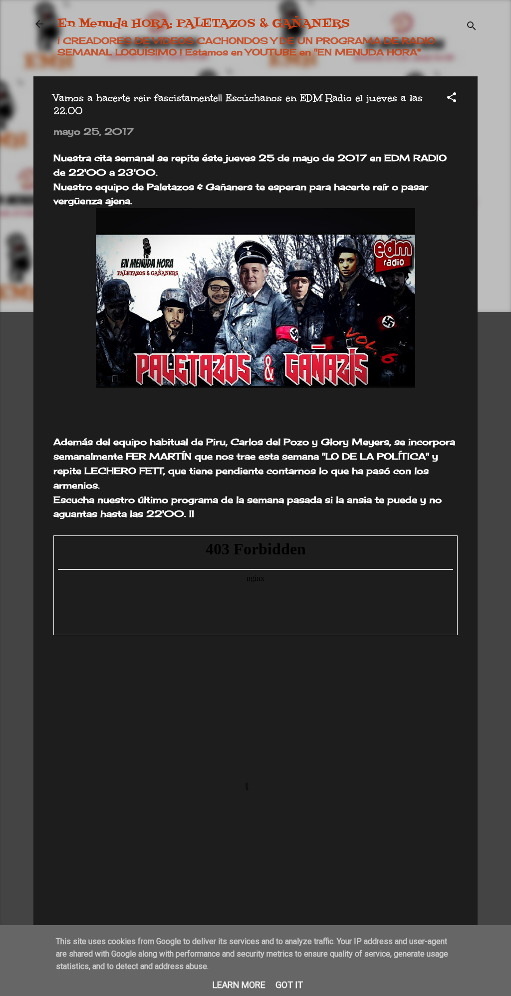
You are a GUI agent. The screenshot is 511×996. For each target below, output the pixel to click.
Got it (289, 985)
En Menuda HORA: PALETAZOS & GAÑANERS (203, 23)
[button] (452, 98)
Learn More (239, 985)
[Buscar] (472, 27)
